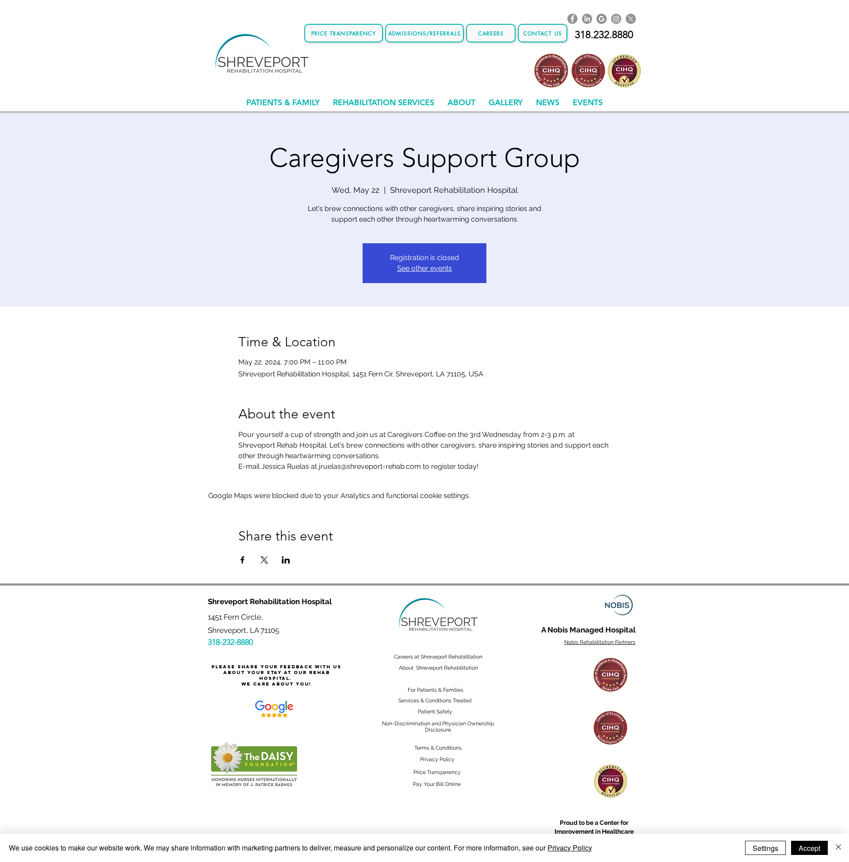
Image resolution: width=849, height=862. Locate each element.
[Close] (838, 848)
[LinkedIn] (587, 19)
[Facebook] (572, 19)
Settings (765, 848)
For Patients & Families (435, 690)
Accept (809, 848)
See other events (424, 268)
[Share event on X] (264, 559)
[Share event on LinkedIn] (286, 559)
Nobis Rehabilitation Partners (599, 642)
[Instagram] (616, 19)
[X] (631, 19)
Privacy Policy (569, 848)
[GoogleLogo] (602, 19)
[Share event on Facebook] (242, 559)
